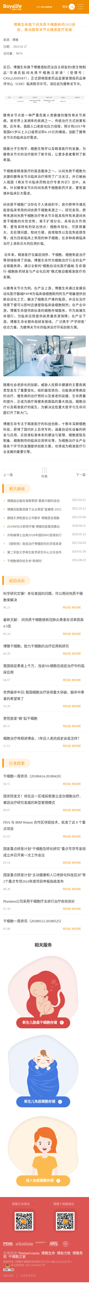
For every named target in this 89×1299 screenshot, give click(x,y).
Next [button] (83, 1219)
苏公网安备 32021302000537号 (29, 1265)
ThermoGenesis (29, 1253)
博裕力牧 (64, 1253)
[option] (23, 1219)
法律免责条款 (28, 1275)
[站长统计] (8, 1269)
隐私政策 (8, 1275)
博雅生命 (48, 1253)
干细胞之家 (17, 1256)
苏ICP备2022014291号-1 (58, 1261)
